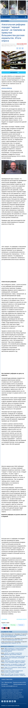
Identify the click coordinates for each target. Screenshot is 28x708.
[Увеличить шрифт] (20, 48)
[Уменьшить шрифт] (17, 48)
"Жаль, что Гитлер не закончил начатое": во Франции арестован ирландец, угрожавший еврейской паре (14, 658)
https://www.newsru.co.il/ (8, 634)
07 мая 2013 (24, 641)
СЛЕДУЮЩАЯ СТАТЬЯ (21, 619)
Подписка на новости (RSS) (19, 682)
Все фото (13, 72)
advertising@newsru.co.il (11, 686)
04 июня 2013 (24, 638)
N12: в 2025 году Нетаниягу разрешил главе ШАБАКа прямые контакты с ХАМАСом (13, 674)
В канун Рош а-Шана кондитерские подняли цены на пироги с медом (12, 671)
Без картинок (4, 684)
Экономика (5, 21)
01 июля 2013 (24, 634)
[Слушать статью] (23, 48)
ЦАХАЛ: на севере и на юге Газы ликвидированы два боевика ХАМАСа (11, 654)
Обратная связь (8, 682)
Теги (2, 682)
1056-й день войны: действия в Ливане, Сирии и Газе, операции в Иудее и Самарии (13, 661)
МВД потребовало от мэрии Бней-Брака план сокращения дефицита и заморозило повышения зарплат (13, 650)
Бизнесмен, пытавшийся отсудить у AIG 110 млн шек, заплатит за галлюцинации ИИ (13, 665)
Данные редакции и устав (19, 684)
